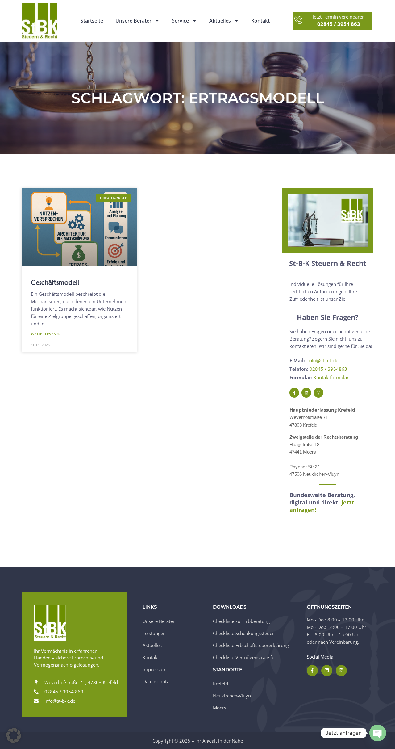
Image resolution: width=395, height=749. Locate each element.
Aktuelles (220, 21)
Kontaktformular (331, 377)
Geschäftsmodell (55, 282)
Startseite (92, 21)
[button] (13, 735)
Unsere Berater (133, 21)
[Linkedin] (306, 392)
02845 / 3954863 (328, 369)
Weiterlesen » (45, 334)
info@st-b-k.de (323, 360)
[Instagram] (318, 392)
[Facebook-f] (294, 392)
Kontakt (260, 21)
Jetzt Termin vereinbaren (339, 17)
